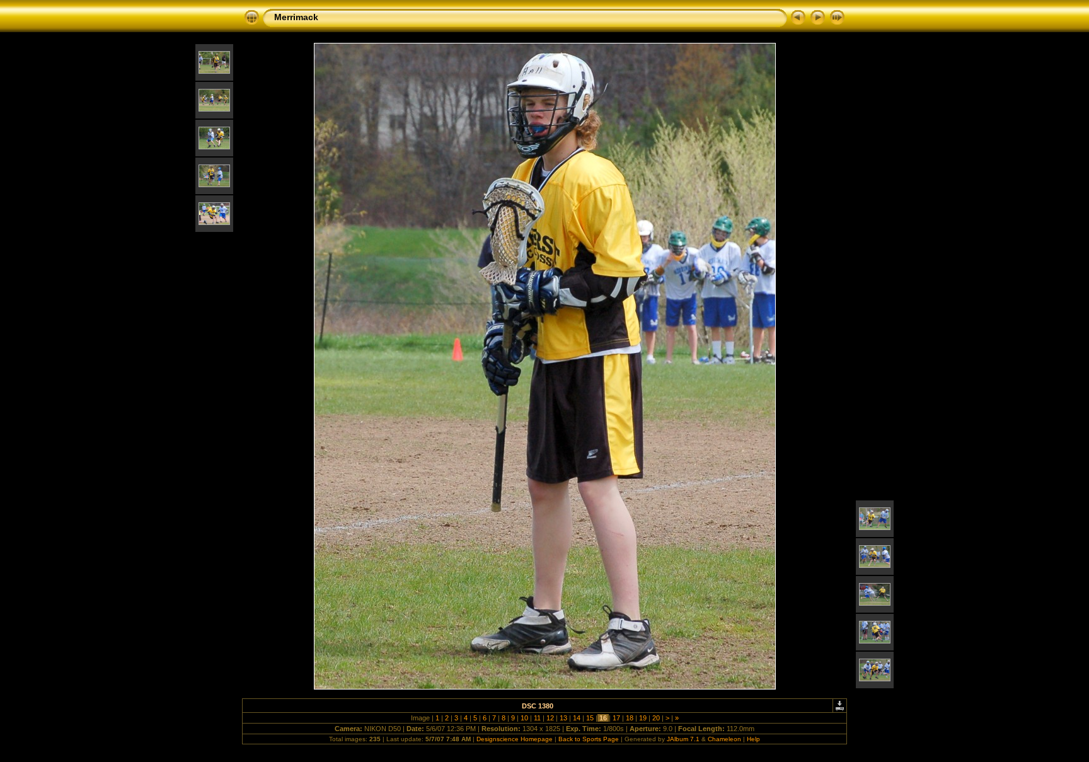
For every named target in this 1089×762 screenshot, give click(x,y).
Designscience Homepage (514, 739)
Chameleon (724, 739)
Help (753, 739)
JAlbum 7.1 (683, 739)
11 (537, 718)
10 (524, 718)
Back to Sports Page (588, 739)
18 (629, 718)
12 (550, 718)
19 (642, 718)
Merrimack (296, 17)
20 (656, 718)
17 (616, 718)
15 (590, 718)
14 (576, 718)
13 (563, 718)
